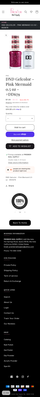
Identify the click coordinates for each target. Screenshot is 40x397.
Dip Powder (9, 355)
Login (6, 308)
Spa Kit (7, 366)
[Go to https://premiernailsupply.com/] (16, 11)
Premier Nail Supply (17, 394)
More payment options (20, 140)
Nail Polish (8, 345)
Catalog (7, 339)
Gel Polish (8, 350)
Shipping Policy (11, 270)
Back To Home (20, 223)
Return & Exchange (12, 281)
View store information (18, 163)
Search (7, 297)
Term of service (11, 276)
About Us (8, 302)
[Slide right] (25, 212)
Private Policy (10, 265)
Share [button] (11, 186)
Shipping (9, 102)
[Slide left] (15, 212)
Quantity (9, 114)
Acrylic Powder (10, 361)
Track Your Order (11, 318)
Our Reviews (9, 324)
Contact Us (9, 313)
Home (4, 22)
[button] (3, 12)
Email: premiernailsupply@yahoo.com (19, 247)
